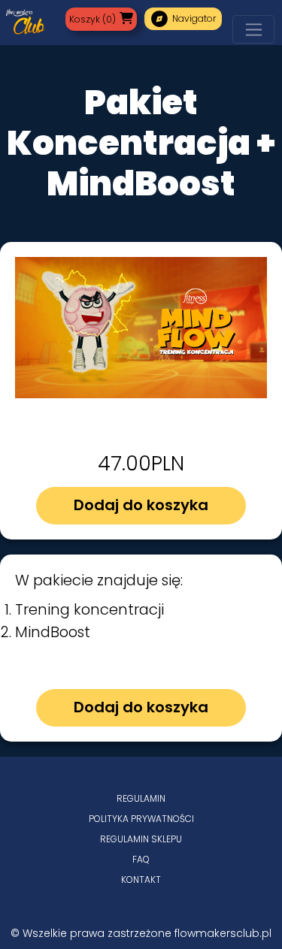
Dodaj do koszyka (141, 504)
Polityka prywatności (141, 818)
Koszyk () (92, 19)
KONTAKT (141, 879)
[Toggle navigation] (253, 29)
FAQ (141, 859)
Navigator (183, 18)
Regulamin (141, 798)
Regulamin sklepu (141, 839)
